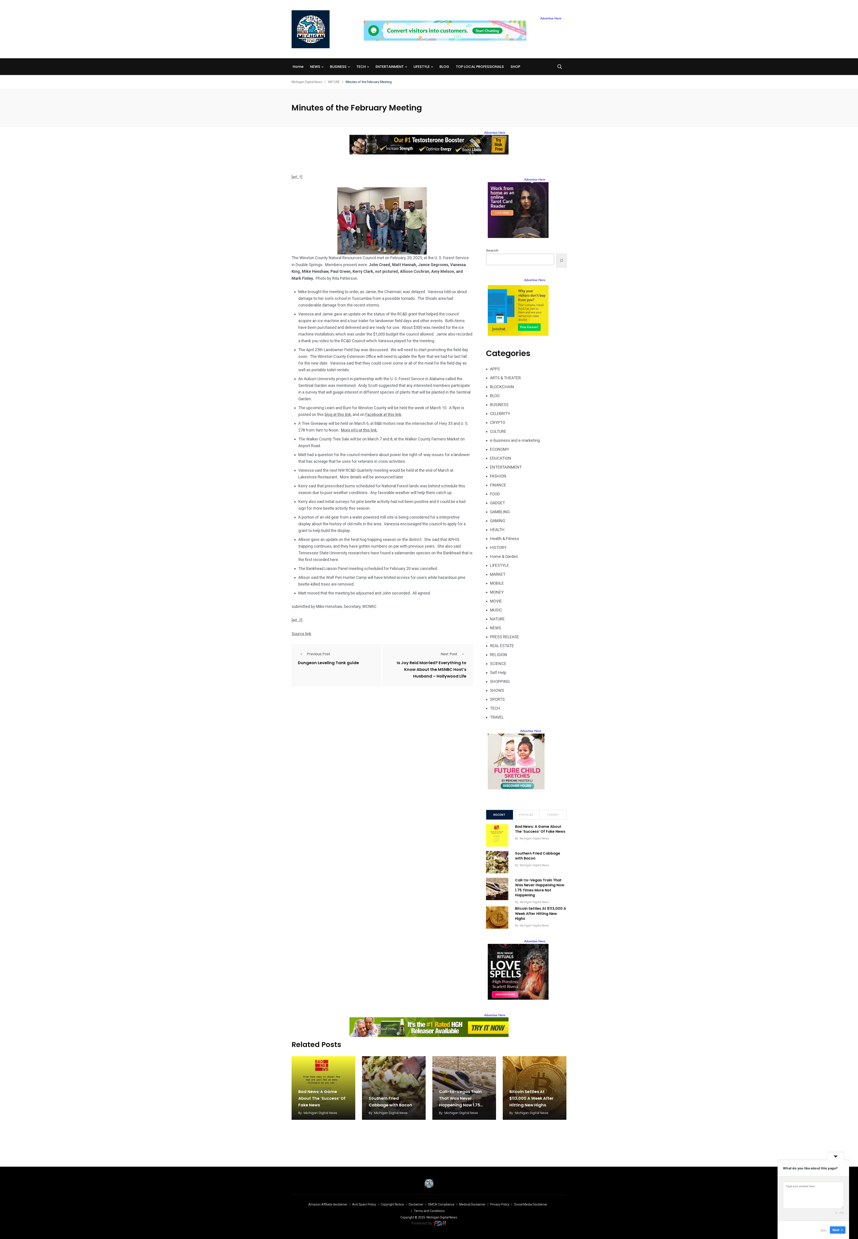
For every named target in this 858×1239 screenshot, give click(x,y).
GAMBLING (500, 511)
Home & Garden (504, 556)
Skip (823, 1230)
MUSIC (496, 610)
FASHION (498, 476)
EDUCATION (500, 458)
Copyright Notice (392, 1204)
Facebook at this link (383, 414)
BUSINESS (338, 66)
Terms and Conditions (429, 1211)
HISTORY (498, 547)
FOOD (495, 494)
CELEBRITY (500, 413)
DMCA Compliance (441, 1204)
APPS (495, 369)
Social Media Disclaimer (530, 1204)
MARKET (497, 574)
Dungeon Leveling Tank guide (328, 663)
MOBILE (497, 583)
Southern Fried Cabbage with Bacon (537, 856)
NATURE (497, 619)
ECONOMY (499, 449)
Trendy (553, 814)
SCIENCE (498, 663)
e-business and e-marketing (515, 440)
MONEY (497, 592)
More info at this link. (359, 430)
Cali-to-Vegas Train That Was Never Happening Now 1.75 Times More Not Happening (539, 888)
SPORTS (497, 699)
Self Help (498, 672)
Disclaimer (416, 1204)
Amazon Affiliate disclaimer (327, 1204)
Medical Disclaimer (472, 1204)
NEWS (315, 66)
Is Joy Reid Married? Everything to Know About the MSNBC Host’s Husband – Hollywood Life (431, 669)
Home (298, 66)
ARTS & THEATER (505, 377)
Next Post (449, 654)
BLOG (444, 66)
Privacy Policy (499, 1204)
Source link (301, 633)
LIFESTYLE (422, 66)
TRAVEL (497, 717)
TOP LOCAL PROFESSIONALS (480, 66)
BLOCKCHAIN (502, 386)
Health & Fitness (504, 538)
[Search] (561, 260)
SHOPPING (500, 681)
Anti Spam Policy (364, 1204)
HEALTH (497, 529)
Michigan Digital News (534, 838)
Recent (499, 814)
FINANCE (498, 485)
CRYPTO (497, 422)
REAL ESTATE (502, 645)
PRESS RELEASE (504, 636)
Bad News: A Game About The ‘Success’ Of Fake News (540, 829)
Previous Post (318, 654)
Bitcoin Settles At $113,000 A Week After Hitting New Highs (540, 913)
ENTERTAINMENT (390, 66)
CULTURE (498, 431)
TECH (361, 66)
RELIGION (498, 654)
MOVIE (496, 601)
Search (492, 250)
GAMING (497, 520)
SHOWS (497, 690)
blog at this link (338, 414)
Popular (526, 814)
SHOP (515, 66)
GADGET (497, 503)
